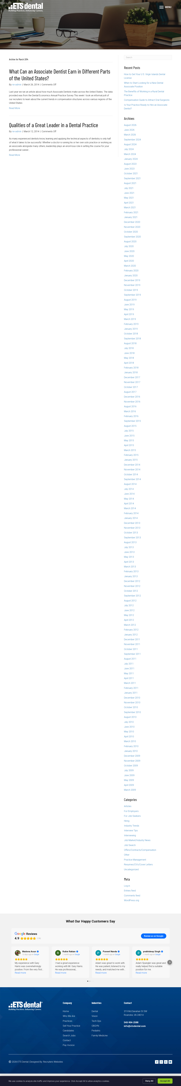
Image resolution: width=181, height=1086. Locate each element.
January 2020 (131, 275)
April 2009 (129, 785)
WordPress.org (131, 900)
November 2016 (132, 401)
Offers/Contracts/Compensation (140, 850)
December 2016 (132, 396)
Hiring (126, 821)
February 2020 (131, 270)
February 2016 (131, 416)
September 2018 (132, 338)
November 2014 (132, 469)
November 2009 (132, 760)
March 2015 (130, 450)
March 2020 (130, 265)
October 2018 (131, 333)
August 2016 (130, 406)
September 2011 (132, 654)
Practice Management (135, 859)
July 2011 (129, 663)
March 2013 (130, 566)
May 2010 (129, 731)
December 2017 (132, 377)
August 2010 (130, 717)
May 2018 (129, 358)
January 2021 (131, 217)
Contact (67, 1040)
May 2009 (129, 780)
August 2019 (130, 299)
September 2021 (132, 178)
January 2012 (131, 634)
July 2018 (129, 348)
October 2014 (131, 474)
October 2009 (131, 765)
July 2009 (129, 770)
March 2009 (130, 790)
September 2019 (132, 295)
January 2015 (131, 459)
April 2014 (129, 503)
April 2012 (129, 620)
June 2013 (129, 552)
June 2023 (129, 168)
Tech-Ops (96, 1021)
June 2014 (129, 493)
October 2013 (131, 532)
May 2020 (129, 256)
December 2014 (132, 464)
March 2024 (130, 154)
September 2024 (132, 139)
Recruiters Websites (53, 1061)
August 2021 (130, 183)
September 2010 (132, 712)
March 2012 (130, 625)
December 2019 (132, 280)
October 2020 (131, 231)
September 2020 (132, 236)
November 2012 (132, 586)
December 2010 (132, 697)
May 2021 (129, 197)
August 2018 (130, 343)
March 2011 (130, 683)
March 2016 (130, 411)
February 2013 (131, 571)
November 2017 (132, 382)
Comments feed (132, 895)
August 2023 (130, 164)
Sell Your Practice (71, 1025)
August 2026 (130, 125)
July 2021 (129, 188)
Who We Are (69, 1016)
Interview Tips (131, 830)
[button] (11, 962)
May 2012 (129, 615)
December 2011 (132, 639)
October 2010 (131, 707)
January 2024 (131, 159)
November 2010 (132, 702)
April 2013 (129, 561)
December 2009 (132, 756)
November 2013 (132, 527)
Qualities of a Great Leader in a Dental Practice (53, 124)
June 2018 (129, 353)
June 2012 (129, 610)
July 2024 (129, 149)
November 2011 (132, 644)
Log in (127, 885)
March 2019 (130, 319)
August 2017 (130, 392)
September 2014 (132, 479)
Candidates (68, 1030)
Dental (95, 1011)
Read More (14, 108)
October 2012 (131, 591)
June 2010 (129, 726)
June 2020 (129, 251)
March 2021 (130, 207)
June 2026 (129, 130)
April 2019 (129, 314)
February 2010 (131, 746)
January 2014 (131, 518)
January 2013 (131, 576)
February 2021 (131, 212)
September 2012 (132, 595)
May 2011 (129, 673)
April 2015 (129, 445)
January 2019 (131, 329)
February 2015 (131, 455)
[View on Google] (18, 953)
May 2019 (129, 309)
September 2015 (132, 421)
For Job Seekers (132, 816)
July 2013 (129, 547)
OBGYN (95, 1025)
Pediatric (96, 1030)
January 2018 (131, 372)
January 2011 (131, 692)
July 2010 (129, 722)
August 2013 (130, 542)
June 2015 (129, 435)
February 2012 (131, 629)
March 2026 (130, 134)
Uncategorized (131, 869)
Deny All (149, 1081)
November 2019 (132, 285)
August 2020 (130, 241)
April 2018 (129, 363)
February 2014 (131, 513)
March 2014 (130, 508)
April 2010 (129, 736)
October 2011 (131, 649)
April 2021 (129, 202)
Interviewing (130, 835)
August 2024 (130, 144)
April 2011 (129, 678)
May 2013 (129, 557)
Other (126, 854)
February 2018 (131, 367)
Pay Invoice (69, 1045)
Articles (127, 806)
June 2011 (129, 668)
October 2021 (131, 173)
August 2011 (130, 658)
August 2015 (130, 426)
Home (66, 1011)
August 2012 (130, 600)
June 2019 (129, 304)
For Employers (131, 811)
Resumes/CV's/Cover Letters (138, 864)
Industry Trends (131, 825)
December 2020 (132, 222)
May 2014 (129, 498)
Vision (95, 1016)
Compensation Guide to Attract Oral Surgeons (146, 100)
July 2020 (129, 246)
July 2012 (129, 605)
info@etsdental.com (135, 1026)
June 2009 (129, 775)
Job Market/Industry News (137, 840)
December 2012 (132, 581)
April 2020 (129, 261)
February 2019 (131, 324)
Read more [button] (20, 972)
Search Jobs (69, 1035)
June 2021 (129, 193)
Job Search (130, 845)
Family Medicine (100, 1035)
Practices (67, 1021)
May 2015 (129, 440)
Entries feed (130, 890)
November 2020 (132, 227)
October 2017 (131, 387)
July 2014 (129, 489)
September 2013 (132, 537)
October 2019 (131, 290)
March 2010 (130, 741)
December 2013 (132, 523)
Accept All (165, 1081)
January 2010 (131, 751)
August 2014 (130, 484)
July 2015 (129, 430)
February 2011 (131, 688)
